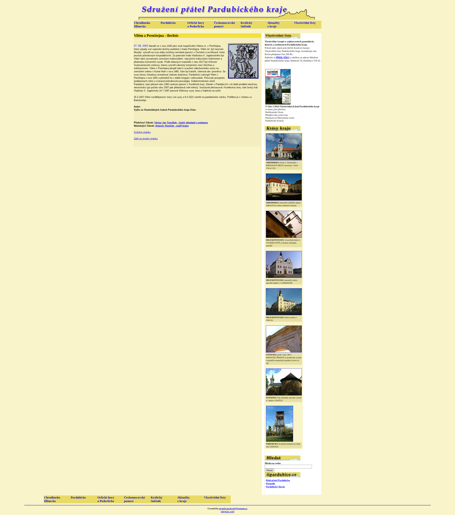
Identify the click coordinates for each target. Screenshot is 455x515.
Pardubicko (168, 23)
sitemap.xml (227, 511)
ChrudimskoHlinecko (142, 24)
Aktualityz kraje (273, 24)
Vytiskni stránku (142, 132)
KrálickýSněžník (246, 24)
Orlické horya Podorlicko (195, 24)
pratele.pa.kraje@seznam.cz (233, 508)
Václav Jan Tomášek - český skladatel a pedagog (181, 122)
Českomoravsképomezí (224, 24)
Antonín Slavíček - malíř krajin (172, 125)
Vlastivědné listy (305, 23)
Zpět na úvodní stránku (146, 138)
